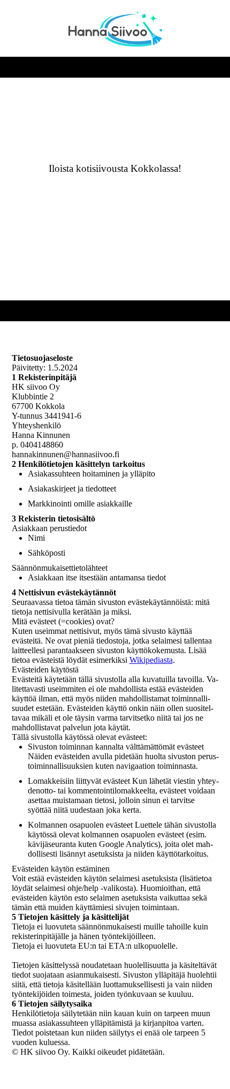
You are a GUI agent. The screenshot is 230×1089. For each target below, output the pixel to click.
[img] (115, 28)
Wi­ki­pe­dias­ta (151, 659)
